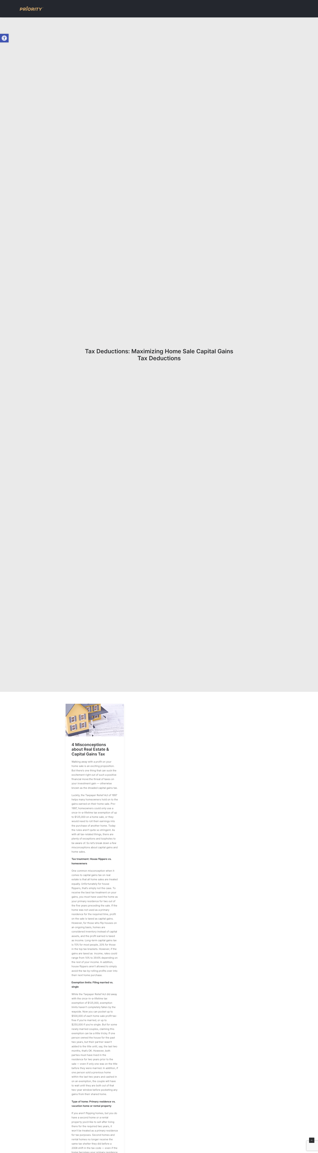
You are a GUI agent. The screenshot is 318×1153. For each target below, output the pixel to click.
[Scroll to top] (311, 1140)
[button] (4, 38)
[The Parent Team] (31, 8)
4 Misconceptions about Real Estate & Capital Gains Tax (90, 749)
